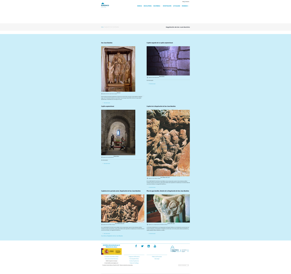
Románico (185, 6)
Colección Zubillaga (134, 263)
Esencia (139, 6)
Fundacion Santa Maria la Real (111, 256)
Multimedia (156, 6)
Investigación (167, 6)
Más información (107, 102)
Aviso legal (157, 258)
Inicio (102, 27)
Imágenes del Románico (134, 256)
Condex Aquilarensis (134, 260)
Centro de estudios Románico (111, 258)
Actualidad (176, 6)
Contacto (187, 1)
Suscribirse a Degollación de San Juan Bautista (112, 235)
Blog (183, 1)
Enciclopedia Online (134, 258)
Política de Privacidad (157, 256)
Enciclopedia (148, 6)
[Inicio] (107, 5)
